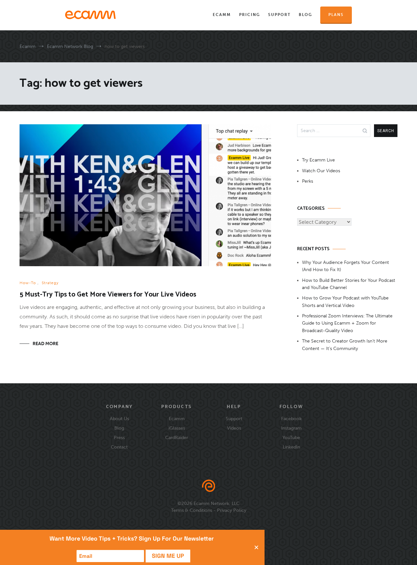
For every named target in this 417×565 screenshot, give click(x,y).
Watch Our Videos (321, 171)
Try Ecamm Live (318, 160)
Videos (234, 428)
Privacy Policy (231, 510)
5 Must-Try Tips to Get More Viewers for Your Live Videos (108, 294)
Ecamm (222, 14)
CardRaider (176, 437)
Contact (119, 447)
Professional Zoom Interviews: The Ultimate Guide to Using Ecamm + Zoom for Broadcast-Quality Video (347, 323)
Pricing (249, 14)
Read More (45, 343)
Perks (307, 181)
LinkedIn (291, 447)
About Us (119, 418)
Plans (336, 14)
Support (279, 14)
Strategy (50, 283)
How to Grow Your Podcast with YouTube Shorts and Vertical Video (345, 301)
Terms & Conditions (191, 510)
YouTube (291, 437)
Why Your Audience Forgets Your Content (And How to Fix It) (345, 266)
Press (119, 437)
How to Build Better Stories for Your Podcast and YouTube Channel (348, 284)
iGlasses (176, 428)
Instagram (291, 428)
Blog (305, 14)
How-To (28, 283)
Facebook (291, 418)
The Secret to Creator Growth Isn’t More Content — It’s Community (344, 344)
